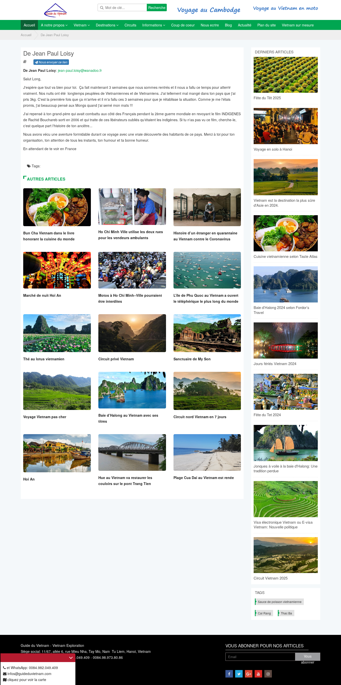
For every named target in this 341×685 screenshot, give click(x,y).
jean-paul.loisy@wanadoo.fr (80, 70)
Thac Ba (286, 613)
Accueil (26, 34)
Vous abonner (307, 657)
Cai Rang (264, 613)
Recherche (157, 7)
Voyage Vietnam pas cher (44, 416)
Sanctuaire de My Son (192, 358)
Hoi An (29, 479)
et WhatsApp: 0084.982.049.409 (32, 667)
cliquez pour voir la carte (26, 679)
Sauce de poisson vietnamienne (280, 601)
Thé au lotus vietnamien (43, 358)
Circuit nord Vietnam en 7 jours (199, 416)
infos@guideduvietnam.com (28, 673)
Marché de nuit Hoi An (42, 295)
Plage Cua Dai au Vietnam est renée (203, 477)
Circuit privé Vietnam (116, 358)
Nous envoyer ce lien (52, 62)
